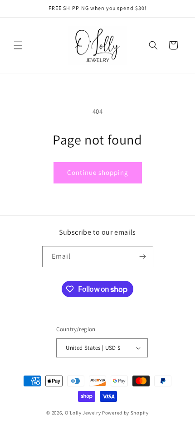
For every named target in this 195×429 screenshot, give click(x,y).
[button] (18, 45)
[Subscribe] (143, 256)
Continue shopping (97, 172)
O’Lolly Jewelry (83, 413)
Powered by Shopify (125, 413)
